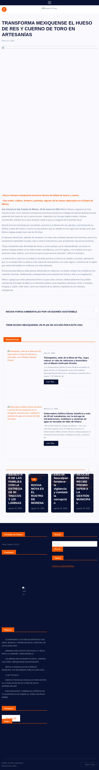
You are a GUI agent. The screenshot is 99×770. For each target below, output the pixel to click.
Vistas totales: (8, 544)
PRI (34, 479)
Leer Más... (51, 382)
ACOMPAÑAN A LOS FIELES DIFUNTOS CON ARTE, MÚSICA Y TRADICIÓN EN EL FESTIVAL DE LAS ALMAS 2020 (24, 643)
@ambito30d (11, 718)
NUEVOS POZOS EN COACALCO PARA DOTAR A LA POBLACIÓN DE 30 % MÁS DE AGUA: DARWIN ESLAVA (24, 683)
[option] (15, 493)
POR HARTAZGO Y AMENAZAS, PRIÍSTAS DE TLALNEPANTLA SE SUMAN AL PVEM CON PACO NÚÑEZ (23, 694)
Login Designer (12, 675)
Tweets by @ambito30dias (63, 566)
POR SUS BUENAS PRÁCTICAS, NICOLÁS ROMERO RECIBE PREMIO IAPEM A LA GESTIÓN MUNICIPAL (83, 482)
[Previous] (87, 470)
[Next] (91, 470)
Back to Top (90, 764)
